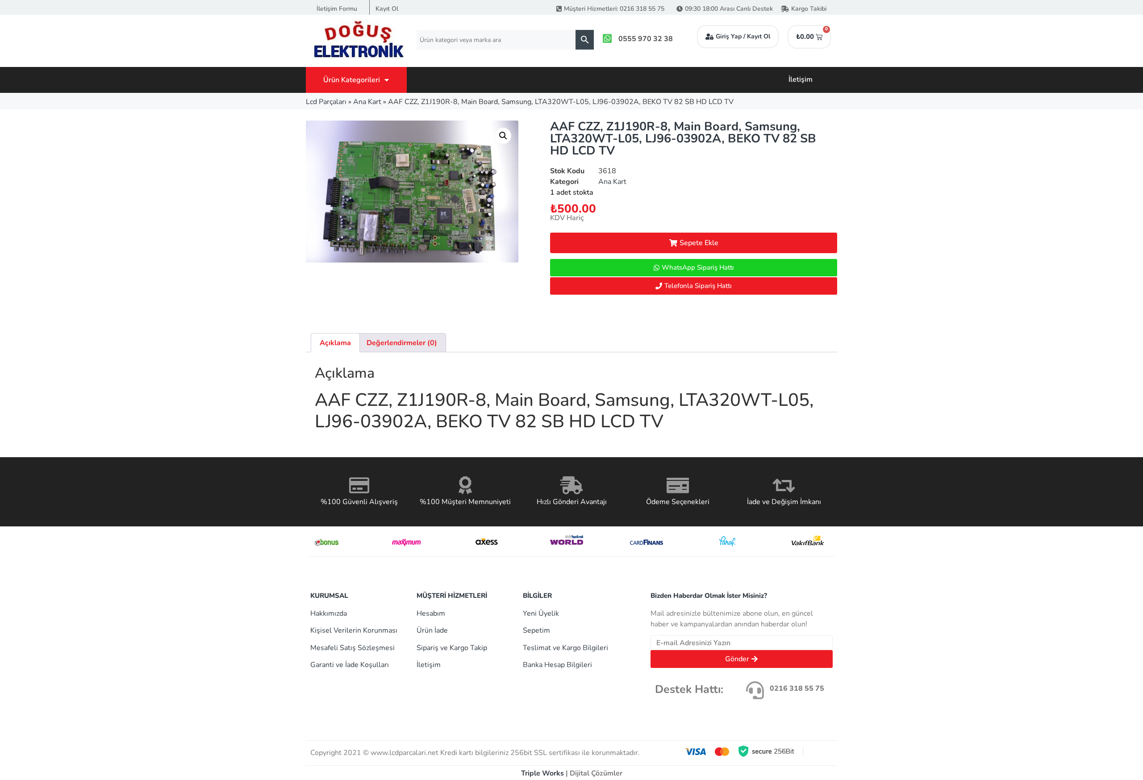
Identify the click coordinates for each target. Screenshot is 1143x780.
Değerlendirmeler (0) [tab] (402, 343)
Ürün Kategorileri (351, 80)
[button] (503, 136)
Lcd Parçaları (326, 102)
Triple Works (542, 773)
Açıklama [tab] (335, 343)
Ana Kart (367, 102)
